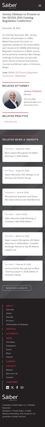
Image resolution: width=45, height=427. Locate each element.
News (9, 338)
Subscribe (11, 382)
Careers (10, 361)
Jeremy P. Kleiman (33, 91)
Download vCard (31, 105)
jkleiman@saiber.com (32, 102)
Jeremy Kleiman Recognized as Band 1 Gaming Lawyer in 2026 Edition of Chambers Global (22, 271)
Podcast (9, 357)
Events (9, 349)
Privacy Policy (18, 410)
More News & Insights (16, 288)
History (9, 313)
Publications (10, 192)
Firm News (9, 148)
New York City (12, 373)
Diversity (9, 317)
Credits (28, 410)
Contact (11, 366)
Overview (10, 309)
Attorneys (12, 333)
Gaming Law (11, 121)
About (9, 305)
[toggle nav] (40, 5)
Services (11, 328)
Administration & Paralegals (17, 324)
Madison (9, 370)
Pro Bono (10, 320)
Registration (20, 75)
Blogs (8, 353)
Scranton (9, 377)
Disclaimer (6, 410)
